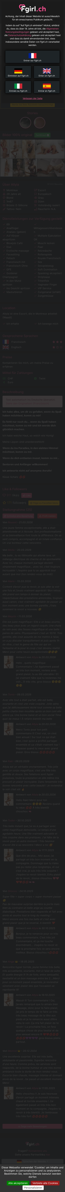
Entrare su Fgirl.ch (18, 91)
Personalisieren (33, 1187)
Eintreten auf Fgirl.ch (18, 75)
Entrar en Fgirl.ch (46, 91)
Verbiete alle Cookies (45, 1183)
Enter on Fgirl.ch (47, 75)
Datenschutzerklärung (19, 35)
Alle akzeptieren (18, 1183)
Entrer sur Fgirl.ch (32, 60)
